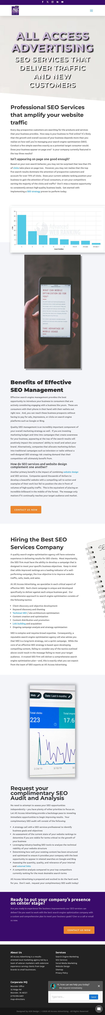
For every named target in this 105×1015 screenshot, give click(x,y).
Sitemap (59, 969)
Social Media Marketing (66, 963)
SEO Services (61, 960)
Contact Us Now (25, 509)
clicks (16, 167)
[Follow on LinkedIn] (57, 2)
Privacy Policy (62, 973)
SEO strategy (33, 191)
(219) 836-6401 (17, 996)
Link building (19, 623)
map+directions (18, 999)
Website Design (63, 966)
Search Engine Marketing (67, 956)
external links (24, 865)
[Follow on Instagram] (52, 2)
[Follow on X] (47, 2)
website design (70, 471)
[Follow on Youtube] (62, 2)
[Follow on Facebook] (43, 2)
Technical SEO (20, 612)
